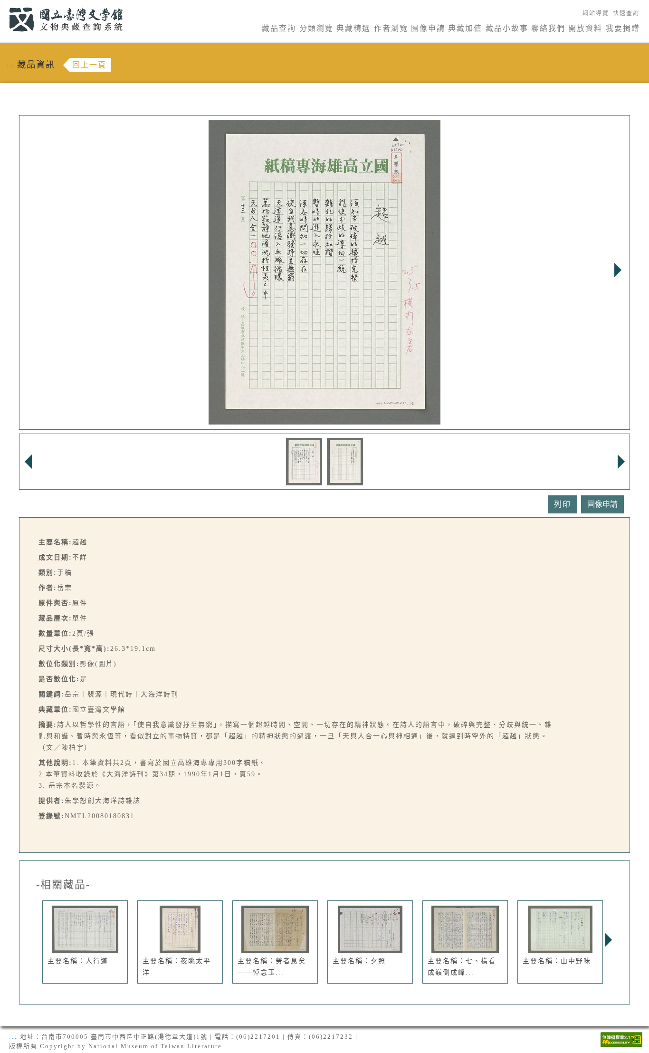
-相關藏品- (63, 884)
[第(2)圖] (345, 461)
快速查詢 (626, 13)
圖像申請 (428, 28)
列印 (562, 504)
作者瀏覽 (391, 28)
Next (618, 270)
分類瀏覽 (316, 28)
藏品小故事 (507, 28)
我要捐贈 (623, 28)
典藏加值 (465, 28)
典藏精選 (353, 28)
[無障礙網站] (621, 1038)
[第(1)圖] (304, 461)
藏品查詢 (279, 28)
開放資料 (585, 28)
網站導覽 (595, 13)
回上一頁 (89, 65)
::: (3, 5)
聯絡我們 (548, 28)
